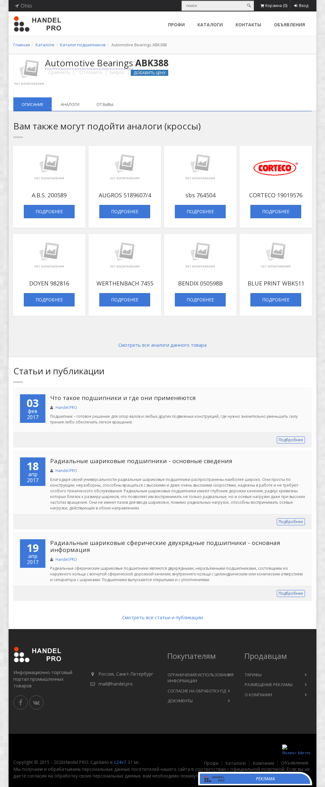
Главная (21, 45)
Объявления (289, 25)
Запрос (117, 72)
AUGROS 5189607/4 (125, 195)
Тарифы (253, 675)
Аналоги (70, 104)
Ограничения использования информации (201, 678)
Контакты (248, 25)
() (276, 5)
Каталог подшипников (83, 45)
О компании (258, 695)
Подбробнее (291, 440)
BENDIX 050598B (200, 283)
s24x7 (120, 762)
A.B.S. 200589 (49, 195)
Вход (303, 5)
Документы (180, 701)
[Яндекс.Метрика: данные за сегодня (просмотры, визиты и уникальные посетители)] (296, 749)
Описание (32, 104)
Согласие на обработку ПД (197, 691)
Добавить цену (149, 72)
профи (176, 25)
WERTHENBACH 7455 (124, 283)
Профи (211, 763)
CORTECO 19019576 (275, 195)
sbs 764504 (200, 195)
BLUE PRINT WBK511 (276, 283)
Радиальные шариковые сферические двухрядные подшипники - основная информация (165, 546)
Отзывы (104, 104)
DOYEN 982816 (49, 283)
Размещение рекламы (269, 684)
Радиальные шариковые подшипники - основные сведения (141, 461)
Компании (263, 763)
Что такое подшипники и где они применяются (123, 398)
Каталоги (210, 25)
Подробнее (49, 211)
